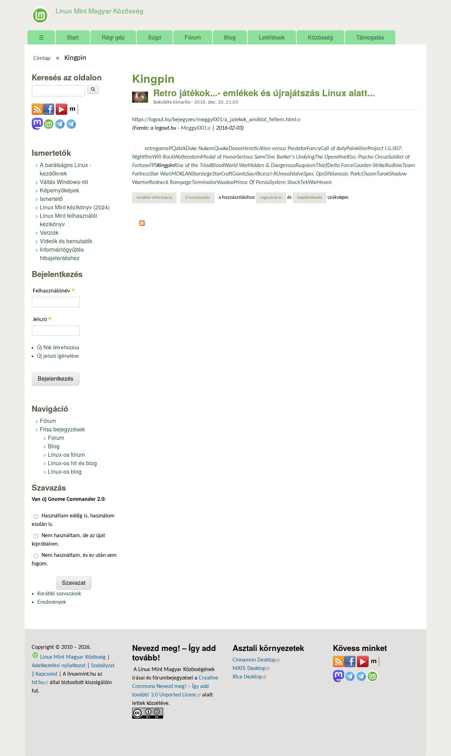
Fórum (193, 37)
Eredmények (51, 602)
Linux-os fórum (66, 454)
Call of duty (333, 149)
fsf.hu (40, 683)
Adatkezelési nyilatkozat (59, 666)
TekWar (308, 182)
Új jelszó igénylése (58, 356)
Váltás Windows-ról (64, 182)
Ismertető (51, 199)
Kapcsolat (46, 674)
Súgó (154, 37)
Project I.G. (380, 149)
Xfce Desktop (249, 677)
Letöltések (272, 37)
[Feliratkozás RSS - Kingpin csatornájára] (142, 224)
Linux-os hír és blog (72, 463)
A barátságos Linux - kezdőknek (65, 169)
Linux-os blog (65, 471)
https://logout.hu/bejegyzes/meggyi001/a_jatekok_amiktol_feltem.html (216, 120)
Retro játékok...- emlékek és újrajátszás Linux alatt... (264, 92)
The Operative (331, 157)
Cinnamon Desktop (256, 660)
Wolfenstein (187, 157)
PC (171, 149)
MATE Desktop (251, 668)
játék (180, 149)
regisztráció (271, 198)
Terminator (204, 182)
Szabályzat (103, 666)
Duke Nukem (200, 149)
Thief (321, 165)
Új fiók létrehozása (58, 348)
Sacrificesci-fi (261, 174)
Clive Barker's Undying (289, 157)
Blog (230, 37)
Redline (393, 165)
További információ (157, 198)
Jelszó (42, 319)
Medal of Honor (219, 157)
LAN (187, 174)
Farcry (314, 149)
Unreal (283, 174)
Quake (221, 149)
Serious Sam (250, 157)
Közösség (320, 37)
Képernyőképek (59, 190)
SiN (328, 174)
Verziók (49, 232)
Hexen (324, 182)
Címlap (41, 58)
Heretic (250, 149)
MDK (177, 174)
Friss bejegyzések (62, 429)
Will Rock (163, 157)
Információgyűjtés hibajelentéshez (62, 253)
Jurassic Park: (347, 174)
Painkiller (356, 149)
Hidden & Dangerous (271, 165)
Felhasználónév (54, 290)
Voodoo (225, 182)
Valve (297, 174)
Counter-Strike (369, 165)
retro (150, 149)
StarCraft (222, 174)
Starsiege (202, 174)
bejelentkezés (309, 198)
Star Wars (160, 174)
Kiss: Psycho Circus (367, 157)
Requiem (305, 165)
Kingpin (165, 165)
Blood (217, 165)
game (162, 149)
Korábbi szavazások (59, 594)
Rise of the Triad (192, 165)
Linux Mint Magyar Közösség (99, 10)
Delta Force (340, 165)
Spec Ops (314, 174)
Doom (235, 149)
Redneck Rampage (170, 182)
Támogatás (370, 37)
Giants (239, 174)
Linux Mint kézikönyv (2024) (75, 207)
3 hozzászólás (197, 198)
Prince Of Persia (252, 182)
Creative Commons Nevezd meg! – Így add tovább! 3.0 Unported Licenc (175, 686)
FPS (153, 165)
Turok (383, 174)
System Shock (285, 182)
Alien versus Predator (283, 149)
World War (236, 165)
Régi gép (113, 37)
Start (73, 37)
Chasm (369, 174)
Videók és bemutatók (66, 241)
